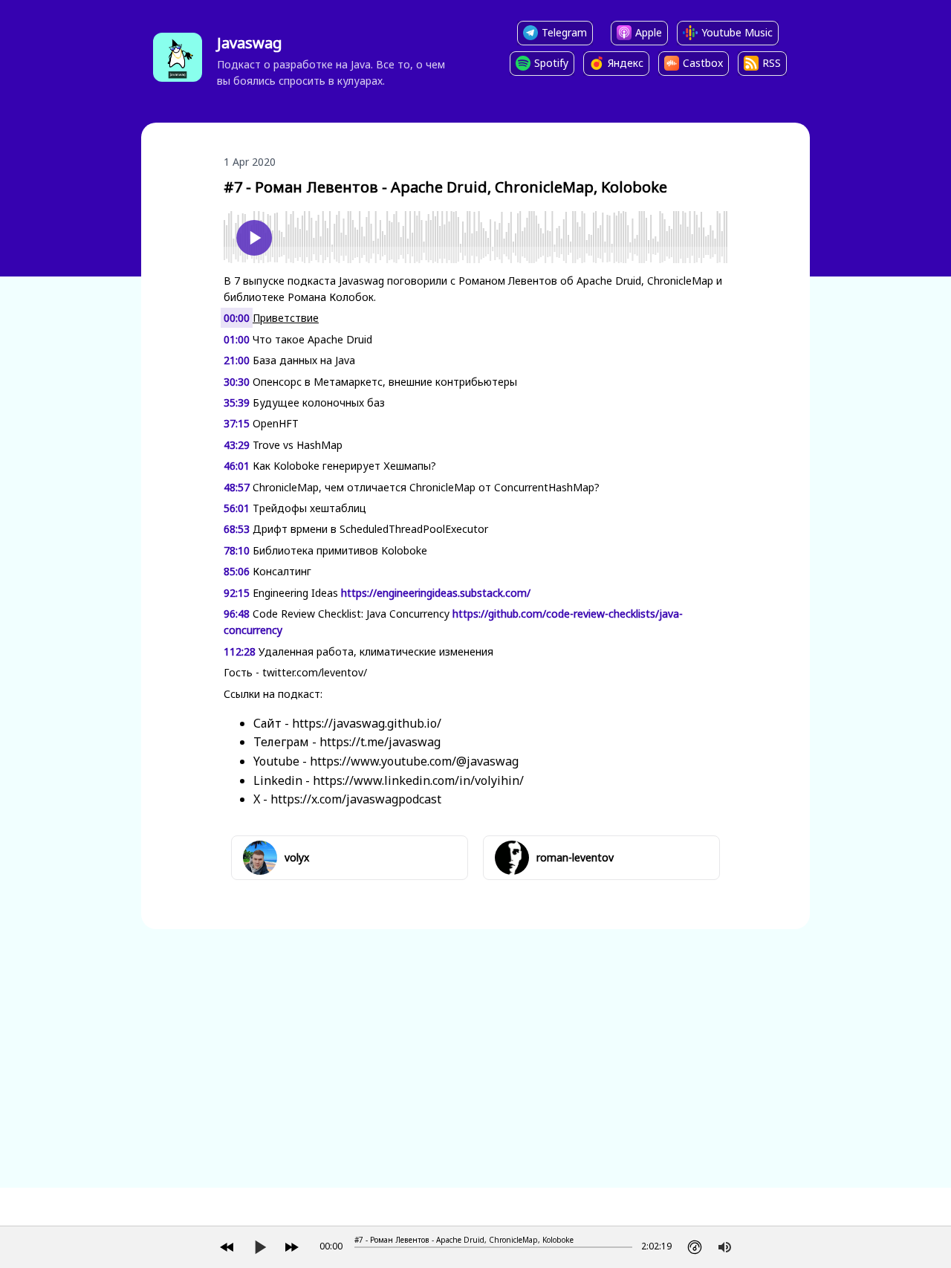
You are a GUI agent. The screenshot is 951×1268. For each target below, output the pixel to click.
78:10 (237, 550)
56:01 (237, 508)
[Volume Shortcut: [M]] (724, 1247)
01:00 (237, 339)
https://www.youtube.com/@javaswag (414, 761)
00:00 (237, 318)
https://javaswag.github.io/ (366, 723)
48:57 (237, 487)
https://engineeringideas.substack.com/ (435, 593)
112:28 (240, 651)
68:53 (237, 529)
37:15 (237, 423)
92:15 (237, 593)
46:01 (237, 466)
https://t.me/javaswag (380, 742)
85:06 (237, 571)
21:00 (237, 360)
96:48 (237, 613)
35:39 (237, 402)
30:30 (237, 382)
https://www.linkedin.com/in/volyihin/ (418, 780)
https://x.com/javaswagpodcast (355, 799)
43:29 (237, 445)
